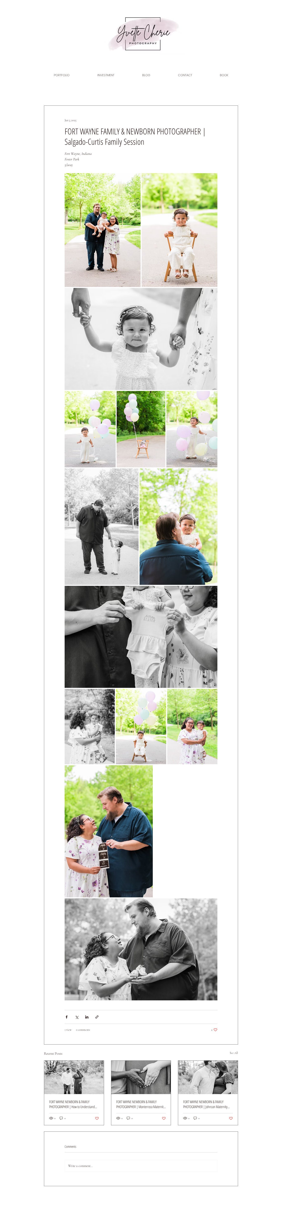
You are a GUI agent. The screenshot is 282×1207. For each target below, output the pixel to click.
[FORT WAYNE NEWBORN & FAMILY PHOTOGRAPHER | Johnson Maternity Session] (208, 1077)
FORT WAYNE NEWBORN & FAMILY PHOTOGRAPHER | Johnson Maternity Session (205, 1104)
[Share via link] (97, 1017)
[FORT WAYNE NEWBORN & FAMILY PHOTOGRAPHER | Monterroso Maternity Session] (141, 1077)
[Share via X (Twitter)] (77, 1017)
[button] (61, 75)
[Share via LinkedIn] (87, 1017)
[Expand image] (103, 230)
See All (234, 1053)
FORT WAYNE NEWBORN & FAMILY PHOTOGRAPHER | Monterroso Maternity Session (140, 1104)
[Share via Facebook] (67, 1017)
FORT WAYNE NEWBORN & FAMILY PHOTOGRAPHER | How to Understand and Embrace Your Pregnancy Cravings (72, 1104)
